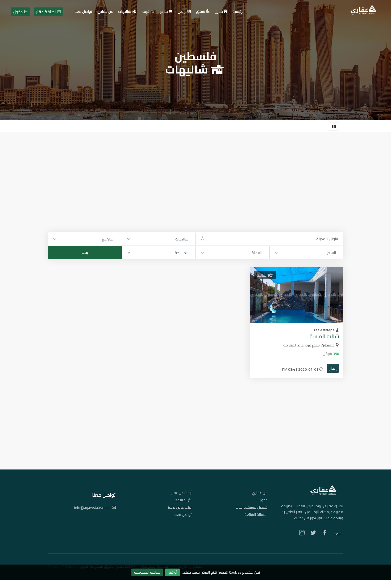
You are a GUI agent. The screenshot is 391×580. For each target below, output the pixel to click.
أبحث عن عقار (182, 493)
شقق (201, 12)
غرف (146, 12)
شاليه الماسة (324, 336)
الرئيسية (238, 12)
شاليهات (125, 12)
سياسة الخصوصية (147, 572)
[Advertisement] (195, 172)
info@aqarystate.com (91, 507)
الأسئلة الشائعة (255, 514)
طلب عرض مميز (180, 507)
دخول (263, 500)
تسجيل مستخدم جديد (251, 507)
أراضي (182, 12)
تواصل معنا (183, 514)
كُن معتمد (183, 500)
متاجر (164, 12)
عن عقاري (259, 493)
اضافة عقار (46, 12)
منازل (219, 12)
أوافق (172, 572)
